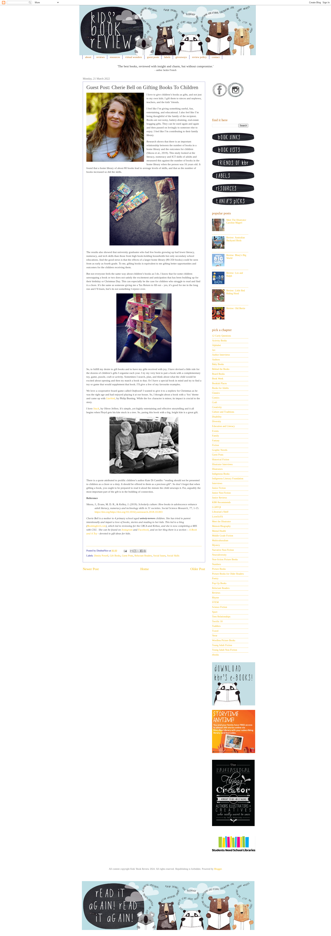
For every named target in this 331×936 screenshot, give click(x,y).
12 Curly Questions (221, 335)
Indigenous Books (220, 474)
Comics (215, 397)
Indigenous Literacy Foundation (227, 478)
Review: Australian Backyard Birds (235, 239)
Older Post (197, 569)
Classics (216, 393)
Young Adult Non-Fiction (224, 650)
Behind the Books (220, 369)
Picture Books (219, 569)
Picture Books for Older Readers (228, 574)
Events (215, 431)
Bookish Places (219, 383)
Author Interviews (221, 354)
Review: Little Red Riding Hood (235, 292)
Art (213, 350)
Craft (214, 402)
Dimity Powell (101, 555)
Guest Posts (127, 555)
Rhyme (215, 597)
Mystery (216, 545)
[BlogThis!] (135, 551)
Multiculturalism (220, 540)
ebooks (215, 654)
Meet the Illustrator (221, 521)
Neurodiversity (219, 555)
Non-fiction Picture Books (225, 559)
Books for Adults (220, 388)
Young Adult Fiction (222, 645)
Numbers (216, 564)
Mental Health (219, 531)
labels (167, 57)
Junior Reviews (219, 497)
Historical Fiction (220, 459)
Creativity (217, 407)
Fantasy (215, 440)
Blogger (218, 869)
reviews (100, 57)
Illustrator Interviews (222, 464)
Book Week (217, 378)
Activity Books (219, 340)
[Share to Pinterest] (144, 551)
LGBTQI (216, 507)
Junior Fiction (219, 488)
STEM (215, 602)
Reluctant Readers (143, 555)
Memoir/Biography (221, 526)
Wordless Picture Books (223, 640)
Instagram (127, 529)
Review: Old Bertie (235, 308)
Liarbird (110, 398)
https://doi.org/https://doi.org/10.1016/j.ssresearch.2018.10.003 (129, 512)
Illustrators (217, 469)
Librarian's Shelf (220, 512)
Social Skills (173, 555)
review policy (199, 57)
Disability (217, 416)
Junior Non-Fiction (221, 493)
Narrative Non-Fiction (223, 550)
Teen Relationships (221, 616)
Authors (216, 359)
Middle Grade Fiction (222, 535)
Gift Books (115, 555)
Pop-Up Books (219, 583)
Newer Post (91, 569)
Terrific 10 (217, 621)
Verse (214, 635)
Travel (215, 631)
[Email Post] (125, 550)
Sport (214, 612)
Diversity (216, 421)
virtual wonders (133, 57)
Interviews (217, 483)
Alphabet (216, 345)
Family (215, 435)
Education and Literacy (223, 426)
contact (216, 57)
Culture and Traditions (223, 412)
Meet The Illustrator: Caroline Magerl (236, 221)
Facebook (143, 529)
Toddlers (216, 626)
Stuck (96, 408)
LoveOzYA (217, 516)
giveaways (181, 57)
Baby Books (218, 364)
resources (115, 57)
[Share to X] (138, 551)
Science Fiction (219, 607)
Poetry (215, 578)
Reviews (216, 592)
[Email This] (131, 551)
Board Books (218, 374)
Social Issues (159, 555)
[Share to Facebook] (141, 551)
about (88, 57)
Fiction (215, 445)
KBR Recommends (221, 502)
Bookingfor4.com (96, 526)
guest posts (153, 57)
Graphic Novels (219, 450)
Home (144, 569)
